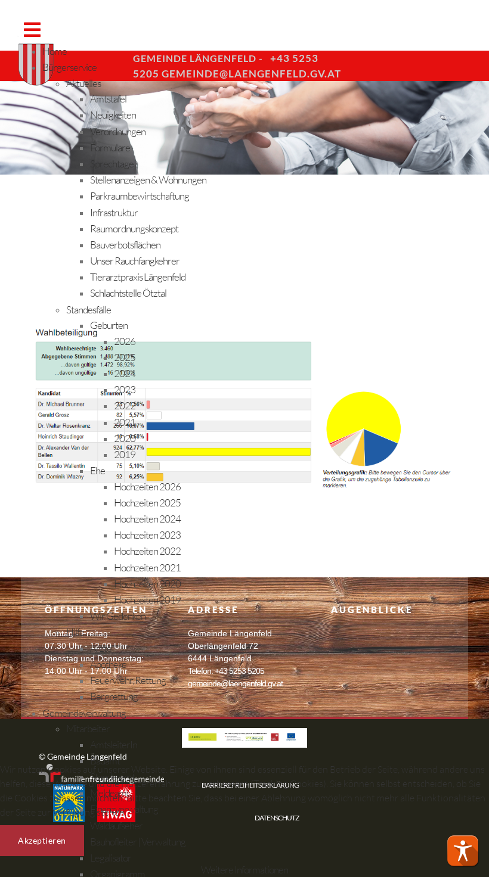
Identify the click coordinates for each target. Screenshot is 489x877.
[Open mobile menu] (31, 29)
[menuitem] (54, 51)
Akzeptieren (42, 840)
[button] (462, 850)
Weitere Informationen (244, 869)
